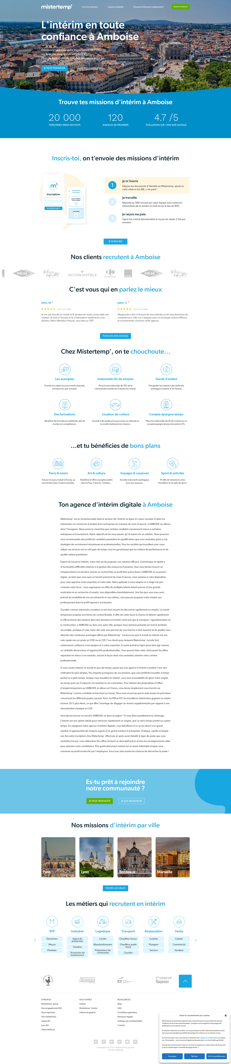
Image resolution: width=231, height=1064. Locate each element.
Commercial (179, 944)
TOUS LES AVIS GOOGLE (115, 336)
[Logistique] (103, 921)
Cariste (102, 939)
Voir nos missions (90, 7)
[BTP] (52, 921)
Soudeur (77, 947)
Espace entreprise (181, 7)
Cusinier (153, 939)
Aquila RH (45, 1021)
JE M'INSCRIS (115, 241)
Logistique (102, 931)
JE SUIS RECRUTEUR (131, 801)
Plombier (52, 950)
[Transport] (128, 921)
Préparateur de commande (103, 951)
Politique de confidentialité (208, 1038)
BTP (52, 931)
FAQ (120, 1008)
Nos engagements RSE (51, 1008)
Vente (179, 931)
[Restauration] (153, 921)
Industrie (77, 931)
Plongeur (153, 944)
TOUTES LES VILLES (115, 888)
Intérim (82, 1004)
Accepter (172, 1056)
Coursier (128, 953)
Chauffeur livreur (128, 939)
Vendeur (179, 950)
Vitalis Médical (48, 1030)
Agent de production (77, 940)
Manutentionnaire (103, 944)
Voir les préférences (216, 1056)
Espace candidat (115, 7)
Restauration (154, 931)
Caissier (179, 939)
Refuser (194, 1056)
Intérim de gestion (87, 1012)
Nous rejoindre (48, 1012)
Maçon (52, 944)
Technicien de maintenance (77, 954)
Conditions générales (127, 1012)
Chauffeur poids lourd (128, 945)
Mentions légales (125, 1017)
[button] (225, 1015)
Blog (120, 1004)
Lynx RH (45, 1025)
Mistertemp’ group (50, 1004)
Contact (121, 1025)
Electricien (52, 939)
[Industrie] (77, 921)
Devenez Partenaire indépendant (148, 7)
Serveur (154, 950)
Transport (128, 931)
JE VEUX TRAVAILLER (54, 68)
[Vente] (179, 921)
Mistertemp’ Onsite (88, 1008)
